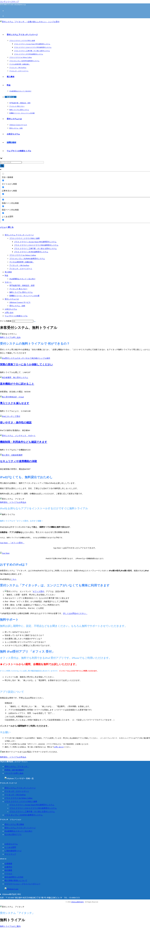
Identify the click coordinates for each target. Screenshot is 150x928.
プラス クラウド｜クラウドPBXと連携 (24, 238)
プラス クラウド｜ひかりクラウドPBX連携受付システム (36, 245)
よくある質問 (10, 847)
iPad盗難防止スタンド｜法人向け (22, 279)
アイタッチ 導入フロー (18, 289)
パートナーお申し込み (14, 773)
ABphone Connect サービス (19, 302)
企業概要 (8, 864)
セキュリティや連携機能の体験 (18, 461)
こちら (13, 579)
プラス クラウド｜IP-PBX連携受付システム (31, 252)
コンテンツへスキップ (9, 2)
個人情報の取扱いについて (16, 880)
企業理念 (8, 867)
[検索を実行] (35, 321)
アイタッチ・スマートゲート (20, 269)
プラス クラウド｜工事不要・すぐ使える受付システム (35, 248)
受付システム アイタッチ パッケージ (19, 235)
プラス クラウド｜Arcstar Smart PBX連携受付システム (35, 242)
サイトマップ (10, 854)
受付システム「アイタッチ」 (17, 767)
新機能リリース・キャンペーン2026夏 (24, 296)
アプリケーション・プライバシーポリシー (22, 884)
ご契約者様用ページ (13, 851)
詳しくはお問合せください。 (75, 613)
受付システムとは (12, 299)
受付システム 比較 (17, 306)
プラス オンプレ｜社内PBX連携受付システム (27, 259)
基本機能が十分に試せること (17, 383)
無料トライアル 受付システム (21, 292)
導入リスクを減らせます (14, 403)
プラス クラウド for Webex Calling (22, 255)
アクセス (8, 874)
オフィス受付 (38, 591)
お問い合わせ (59, 747)
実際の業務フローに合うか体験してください (26, 364)
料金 (6, 275)
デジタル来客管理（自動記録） (21, 262)
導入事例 (8, 272)
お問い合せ (9, 312)
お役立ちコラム (11, 309)
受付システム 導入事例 (14, 824)
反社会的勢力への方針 (14, 877)
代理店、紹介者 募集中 (14, 770)
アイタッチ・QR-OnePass (19, 265)
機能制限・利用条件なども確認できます (23, 441)
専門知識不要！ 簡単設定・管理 (21, 285)
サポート (8, 282)
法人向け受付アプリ (13, 834)
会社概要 (8, 870)
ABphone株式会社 (77, 902)
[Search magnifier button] (2, 165)
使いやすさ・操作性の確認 (16, 422)
